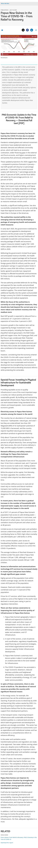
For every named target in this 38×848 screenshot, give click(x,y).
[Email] (2, 30)
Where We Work (5, 3)
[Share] (27, 30)
